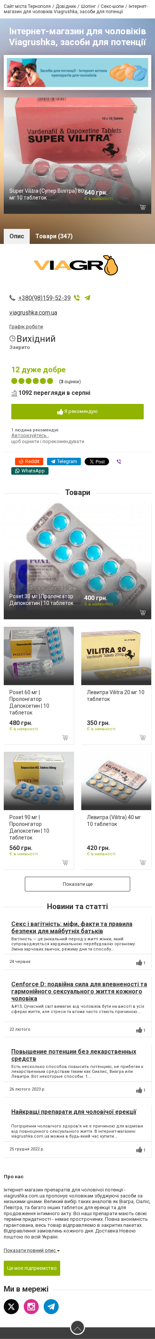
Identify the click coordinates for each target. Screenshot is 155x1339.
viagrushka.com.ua (33, 312)
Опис (16, 236)
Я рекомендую (80, 411)
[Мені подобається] (139, 963)
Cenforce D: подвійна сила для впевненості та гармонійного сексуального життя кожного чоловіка (79, 991)
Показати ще (78, 884)
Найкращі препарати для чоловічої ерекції (73, 1111)
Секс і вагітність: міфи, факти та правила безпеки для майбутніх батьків (71, 927)
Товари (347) (54, 236)
